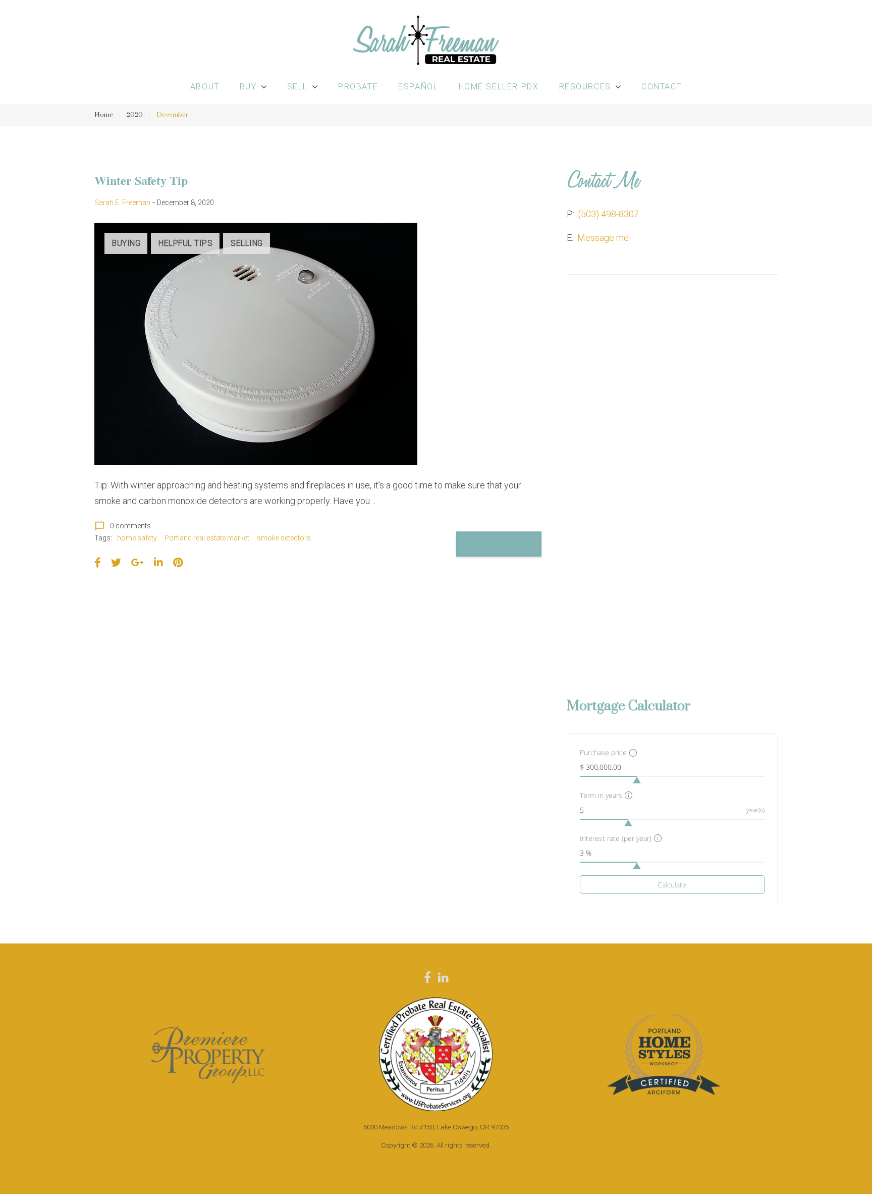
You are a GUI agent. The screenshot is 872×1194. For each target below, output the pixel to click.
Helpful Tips (185, 243)
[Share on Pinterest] (178, 563)
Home (103, 115)
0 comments (122, 526)
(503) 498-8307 (608, 214)
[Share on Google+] (137, 563)
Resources (585, 86)
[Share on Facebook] (97, 563)
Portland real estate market (207, 538)
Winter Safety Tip (141, 180)
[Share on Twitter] (116, 563)
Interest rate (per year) (615, 838)
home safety (137, 538)
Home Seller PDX (499, 86)
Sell (297, 86)
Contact (661, 86)
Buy (248, 86)
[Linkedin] (443, 977)
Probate (358, 86)
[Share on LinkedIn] (158, 563)
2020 (135, 115)
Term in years (601, 795)
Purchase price (603, 752)
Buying (126, 243)
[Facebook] (427, 977)
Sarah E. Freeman (122, 202)
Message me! (604, 237)
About (205, 86)
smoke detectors (284, 538)
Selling (247, 243)
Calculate (672, 884)
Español (418, 86)
